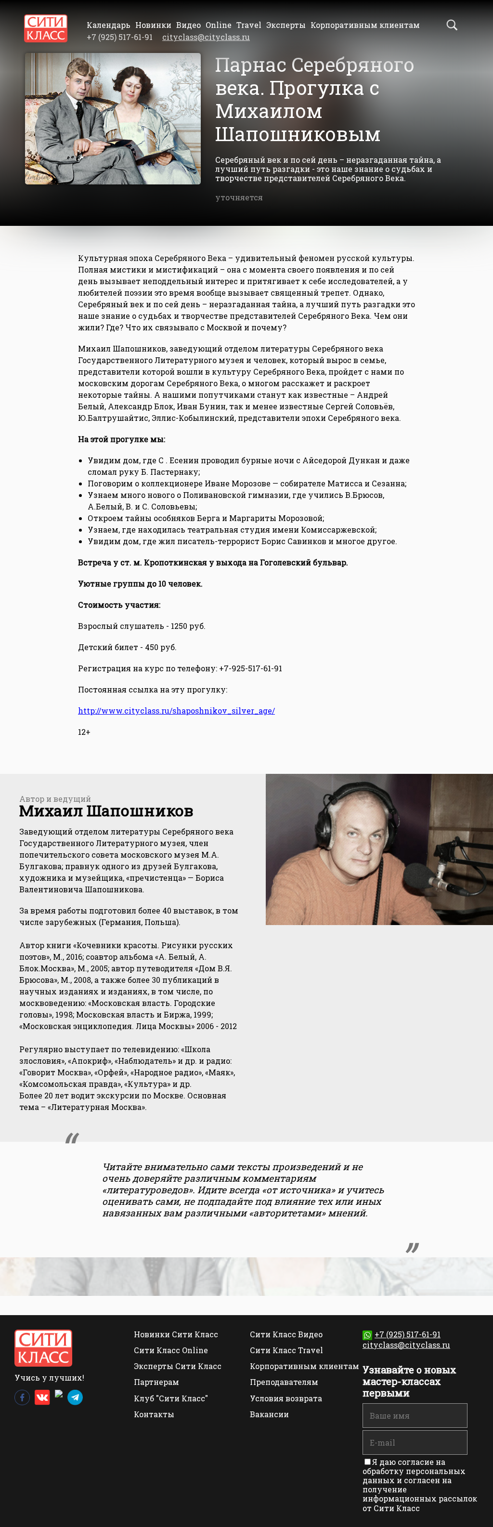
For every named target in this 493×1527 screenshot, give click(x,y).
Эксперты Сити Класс (177, 1366)
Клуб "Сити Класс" (171, 1398)
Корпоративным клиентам (365, 24)
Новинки (153, 24)
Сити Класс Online (171, 1350)
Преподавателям (284, 1382)
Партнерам (156, 1382)
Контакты (154, 1414)
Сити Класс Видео (286, 1334)
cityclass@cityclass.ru (206, 37)
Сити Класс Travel (286, 1350)
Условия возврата (286, 1398)
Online (219, 24)
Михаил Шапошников (106, 810)
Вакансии (269, 1414)
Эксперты (286, 24)
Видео (188, 24)
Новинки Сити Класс (176, 1334)
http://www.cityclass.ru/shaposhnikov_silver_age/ (176, 710)
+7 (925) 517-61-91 (408, 1334)
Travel (248, 24)
